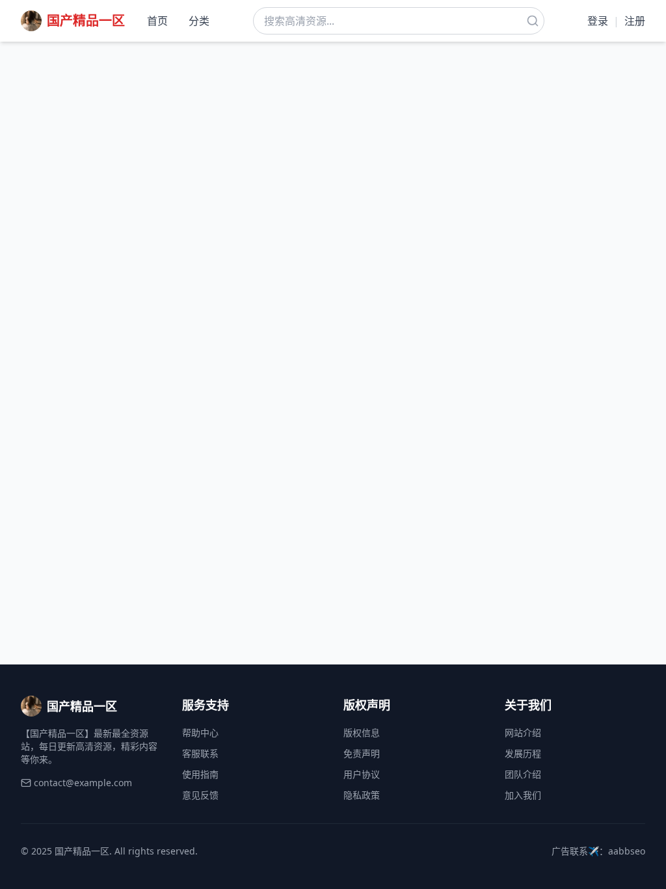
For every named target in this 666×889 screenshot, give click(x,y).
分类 (199, 21)
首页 (157, 21)
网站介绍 (523, 732)
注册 (634, 21)
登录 (597, 21)
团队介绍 (523, 774)
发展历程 (523, 753)
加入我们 (523, 795)
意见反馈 (200, 795)
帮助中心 (200, 732)
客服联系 (200, 753)
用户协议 (361, 774)
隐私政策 (361, 795)
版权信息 (361, 732)
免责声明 (361, 753)
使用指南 (200, 774)
